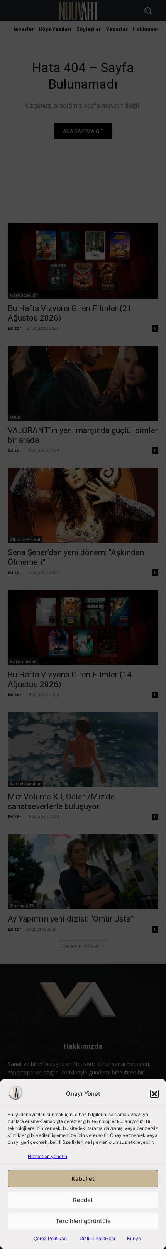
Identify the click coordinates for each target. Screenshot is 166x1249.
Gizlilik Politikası (97, 1238)
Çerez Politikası (51, 1238)
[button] (154, 1094)
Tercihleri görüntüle (83, 1221)
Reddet (83, 1200)
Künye (134, 1238)
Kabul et (83, 1178)
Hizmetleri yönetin (47, 1156)
